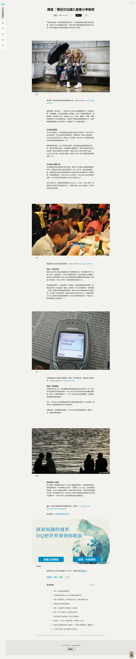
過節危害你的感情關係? (62, 604)
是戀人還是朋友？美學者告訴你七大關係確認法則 (71, 599)
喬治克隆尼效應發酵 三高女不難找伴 (66, 616)
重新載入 (70, 649)
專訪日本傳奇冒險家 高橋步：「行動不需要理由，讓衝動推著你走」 (74, 625)
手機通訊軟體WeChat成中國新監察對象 (67, 595)
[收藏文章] (72, 15)
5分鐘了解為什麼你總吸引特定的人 (66, 629)
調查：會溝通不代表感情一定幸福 (65, 608)
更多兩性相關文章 (62, 514)
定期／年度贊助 (87, 559)
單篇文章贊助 (51, 559)
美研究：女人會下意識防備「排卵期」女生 (68, 620)
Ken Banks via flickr (68, 380)
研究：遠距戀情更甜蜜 (61, 591)
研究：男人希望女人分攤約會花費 (65, 612)
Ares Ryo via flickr (85, 264)
